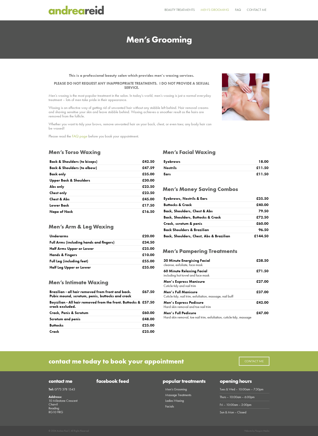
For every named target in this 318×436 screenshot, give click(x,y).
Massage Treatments (178, 395)
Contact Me (256, 10)
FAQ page (79, 136)
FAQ (238, 10)
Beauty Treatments (180, 10)
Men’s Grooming (215, 10)
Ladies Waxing (174, 400)
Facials (169, 406)
